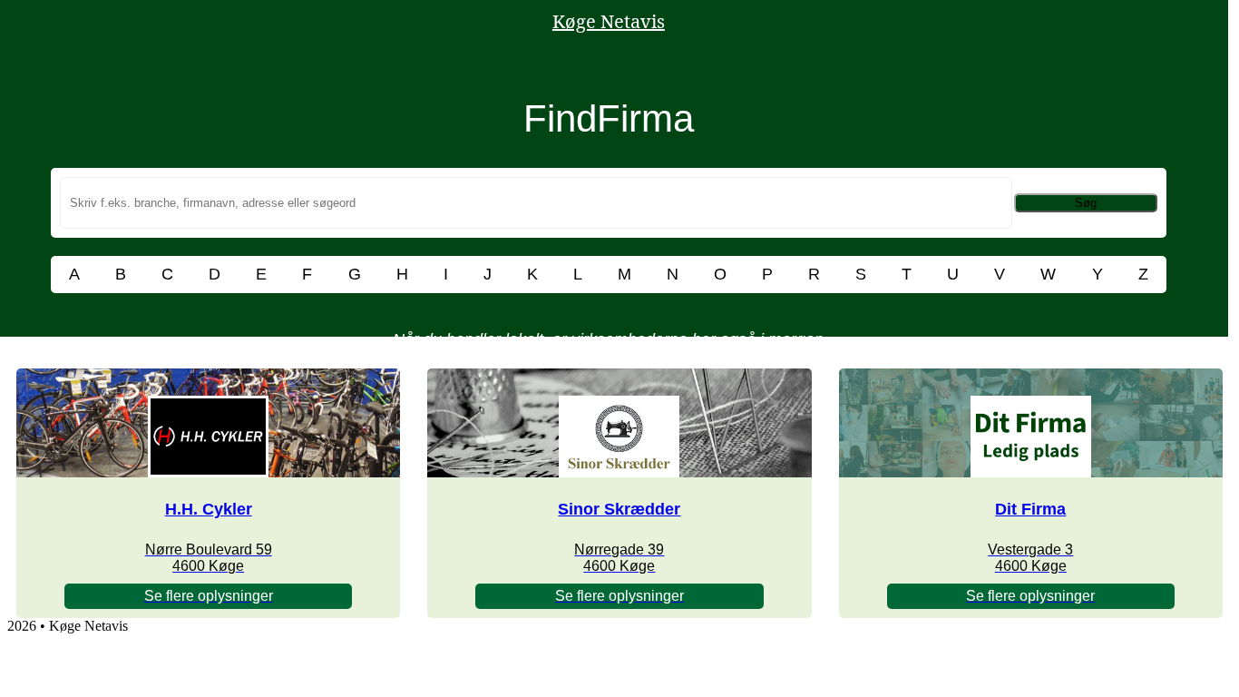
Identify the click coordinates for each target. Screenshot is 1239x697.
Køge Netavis (608, 21)
